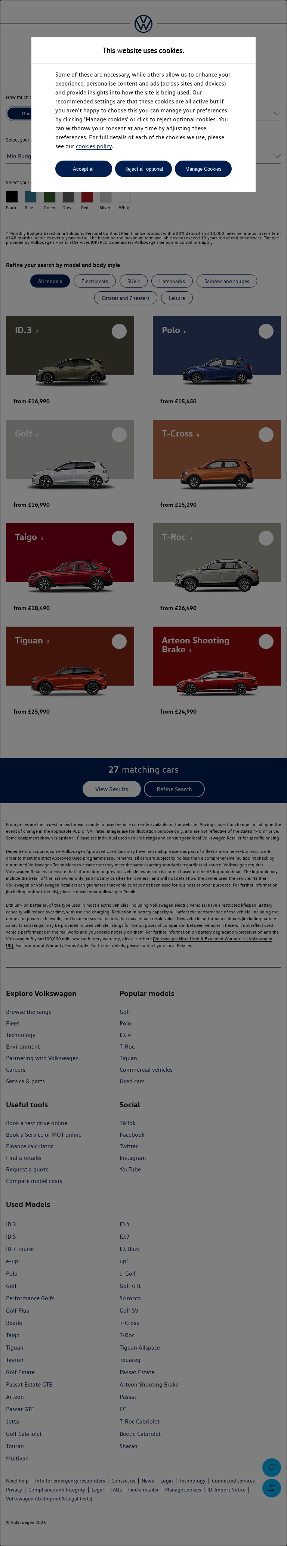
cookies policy (94, 146)
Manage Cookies (203, 169)
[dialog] (143, 773)
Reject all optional (143, 169)
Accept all (84, 169)
